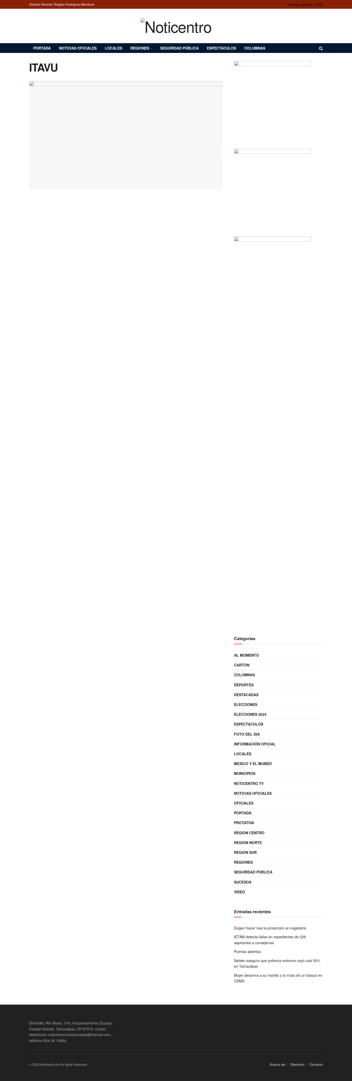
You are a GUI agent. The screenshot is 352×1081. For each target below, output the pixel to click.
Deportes (244, 684)
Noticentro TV (249, 783)
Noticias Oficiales (78, 48)
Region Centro (249, 832)
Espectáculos (221, 48)
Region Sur (245, 852)
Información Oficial (255, 743)
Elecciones (245, 704)
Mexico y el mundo (253, 763)
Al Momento (246, 655)
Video (239, 891)
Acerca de (277, 1064)
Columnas (254, 48)
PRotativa (244, 822)
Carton (241, 664)
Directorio (297, 1064)
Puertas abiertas (247, 951)
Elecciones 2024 (250, 714)
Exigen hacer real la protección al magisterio (270, 928)
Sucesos (242, 882)
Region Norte (248, 842)
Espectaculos (248, 724)
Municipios (244, 773)
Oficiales (243, 803)
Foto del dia (247, 734)
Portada (42, 48)
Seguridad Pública (179, 48)
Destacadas (246, 694)
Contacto (316, 1064)
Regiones (139, 48)
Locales (113, 48)
